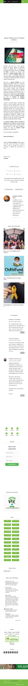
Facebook (10, 170)
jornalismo (7, 549)
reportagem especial (7, 557)
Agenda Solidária (14, 178)
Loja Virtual (6, 3)
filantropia (17, 180)
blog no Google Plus (13, 145)
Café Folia (15, 524)
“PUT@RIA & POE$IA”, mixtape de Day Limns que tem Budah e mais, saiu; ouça (12, 616)
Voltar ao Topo (20, 684)
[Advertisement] (14, 20)
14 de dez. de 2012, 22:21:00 (14, 340)
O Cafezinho (8, 587)
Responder (22, 332)
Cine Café (15, 534)
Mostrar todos (17, 620)
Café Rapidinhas (7, 531)
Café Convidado (15, 520)
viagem (15, 559)
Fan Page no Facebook (18, 143)
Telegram (12, 435)
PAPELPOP (7, 614)
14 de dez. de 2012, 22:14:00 (14, 321)
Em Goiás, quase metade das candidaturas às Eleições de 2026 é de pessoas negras (11, 583)
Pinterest (18, 174)
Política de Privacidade (8, 5)
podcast (7, 552)
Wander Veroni (7, 156)
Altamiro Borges (9, 608)
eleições (7, 545)
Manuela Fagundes (15, 319)
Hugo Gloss (8, 595)
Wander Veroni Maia (17, 196)
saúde (16, 181)
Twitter (6, 143)
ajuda (20, 178)
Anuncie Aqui (14, 1)
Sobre (9, 1)
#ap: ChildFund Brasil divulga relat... (12, 278)
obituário (15, 549)
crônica (12, 180)
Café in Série (15, 531)
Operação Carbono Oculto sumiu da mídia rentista (11, 610)
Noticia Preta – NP (9, 581)
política (15, 552)
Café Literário (7, 527)
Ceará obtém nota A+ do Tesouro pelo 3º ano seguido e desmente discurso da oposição (11, 590)
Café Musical (15, 527)
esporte (15, 545)
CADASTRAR (12, 464)
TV (7, 538)
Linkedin (18, 170)
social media (7, 559)
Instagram (12, 430)
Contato (15, 5)
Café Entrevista (7, 524)
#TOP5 (7, 520)
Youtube (17, 435)
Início (5, 1)
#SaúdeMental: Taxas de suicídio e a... (14, 305)
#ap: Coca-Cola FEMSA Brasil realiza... (12, 251)
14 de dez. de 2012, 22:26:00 (15, 360)
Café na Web (7, 534)
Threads (17, 430)
